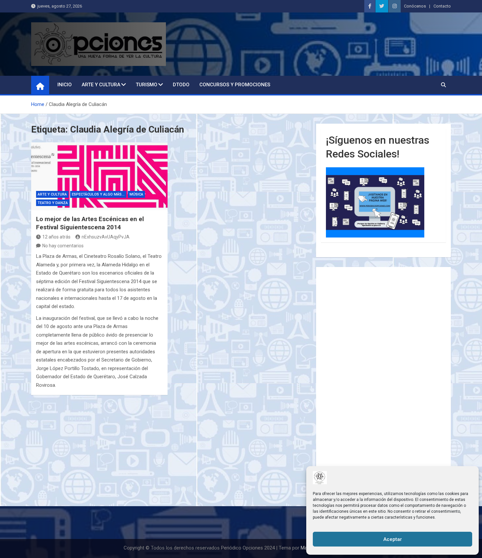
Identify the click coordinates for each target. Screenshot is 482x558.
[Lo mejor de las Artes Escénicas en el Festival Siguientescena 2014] (99, 176)
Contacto (442, 6)
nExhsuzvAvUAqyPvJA (106, 236)
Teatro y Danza (53, 203)
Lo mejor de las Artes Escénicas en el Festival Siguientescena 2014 (90, 223)
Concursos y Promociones (234, 85)
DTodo (181, 85)
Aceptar (392, 539)
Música (136, 194)
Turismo (146, 85)
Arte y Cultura (101, 85)
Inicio (64, 85)
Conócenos (415, 6)
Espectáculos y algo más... (98, 194)
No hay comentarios (63, 245)
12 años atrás (56, 236)
